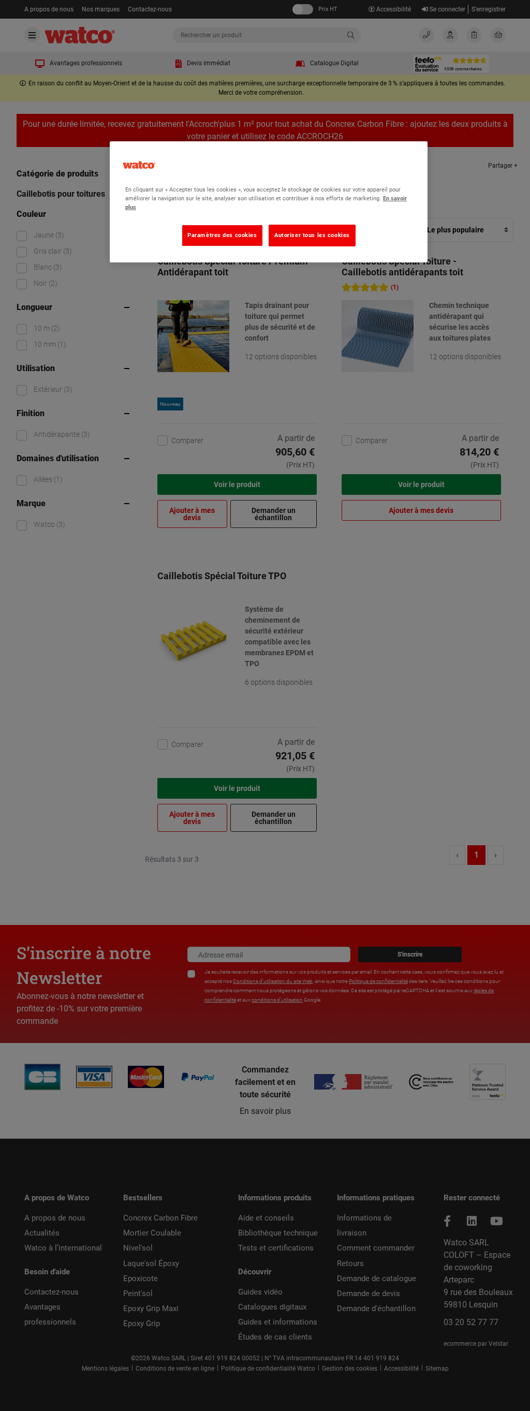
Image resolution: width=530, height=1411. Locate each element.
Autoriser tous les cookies (312, 235)
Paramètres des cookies (222, 235)
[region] (269, 201)
